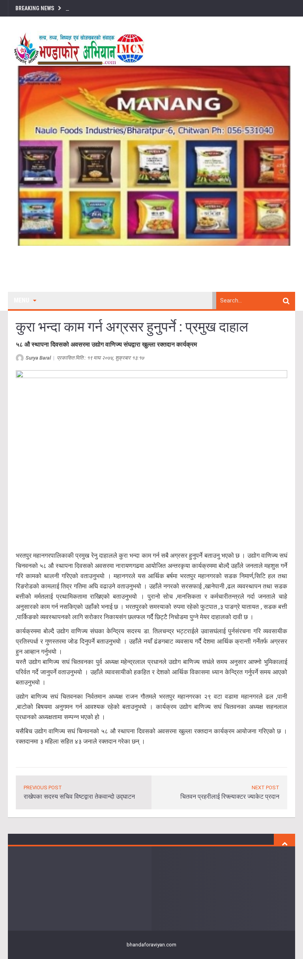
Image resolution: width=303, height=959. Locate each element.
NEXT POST (265, 787)
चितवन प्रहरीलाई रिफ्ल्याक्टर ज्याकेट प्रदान (229, 796)
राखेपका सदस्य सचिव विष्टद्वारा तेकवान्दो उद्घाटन (79, 796)
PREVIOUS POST (43, 787)
